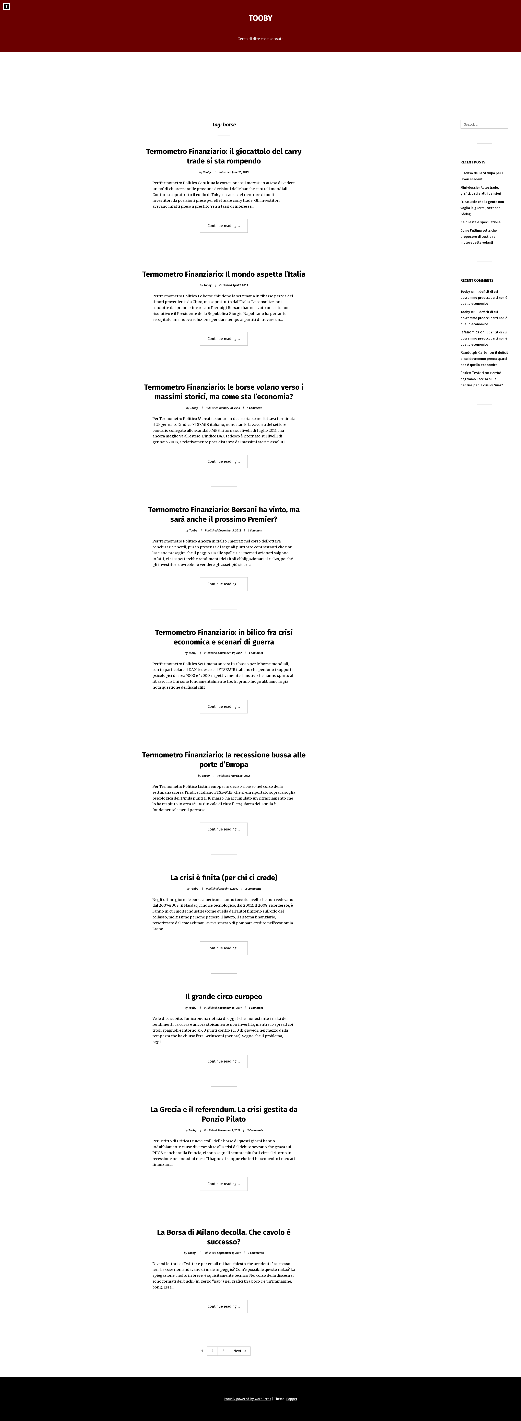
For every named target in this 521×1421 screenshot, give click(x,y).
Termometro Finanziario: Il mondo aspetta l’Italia (223, 274)
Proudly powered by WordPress (247, 1399)
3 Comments (256, 1253)
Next (237, 1351)
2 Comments (253, 889)
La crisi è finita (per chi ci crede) (224, 877)
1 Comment (254, 408)
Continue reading (228, 228)
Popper (291, 1399)
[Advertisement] (260, 82)
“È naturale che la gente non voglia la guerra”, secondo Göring (482, 208)
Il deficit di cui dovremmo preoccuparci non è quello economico (484, 298)
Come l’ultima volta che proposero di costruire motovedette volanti (479, 237)
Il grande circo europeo (223, 996)
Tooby (260, 18)
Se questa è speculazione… (482, 222)
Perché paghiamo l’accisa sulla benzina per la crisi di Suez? (482, 379)
